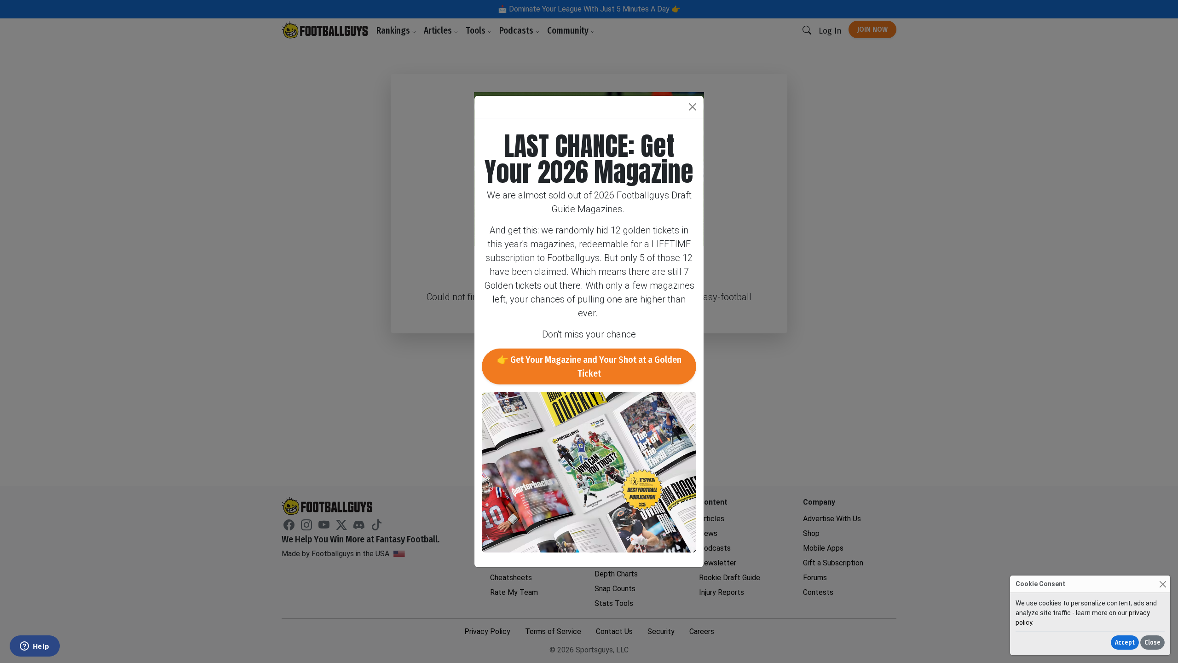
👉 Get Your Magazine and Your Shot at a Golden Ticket (589, 366)
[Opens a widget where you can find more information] (34, 646)
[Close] (1162, 584)
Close (1152, 642)
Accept (1125, 642)
